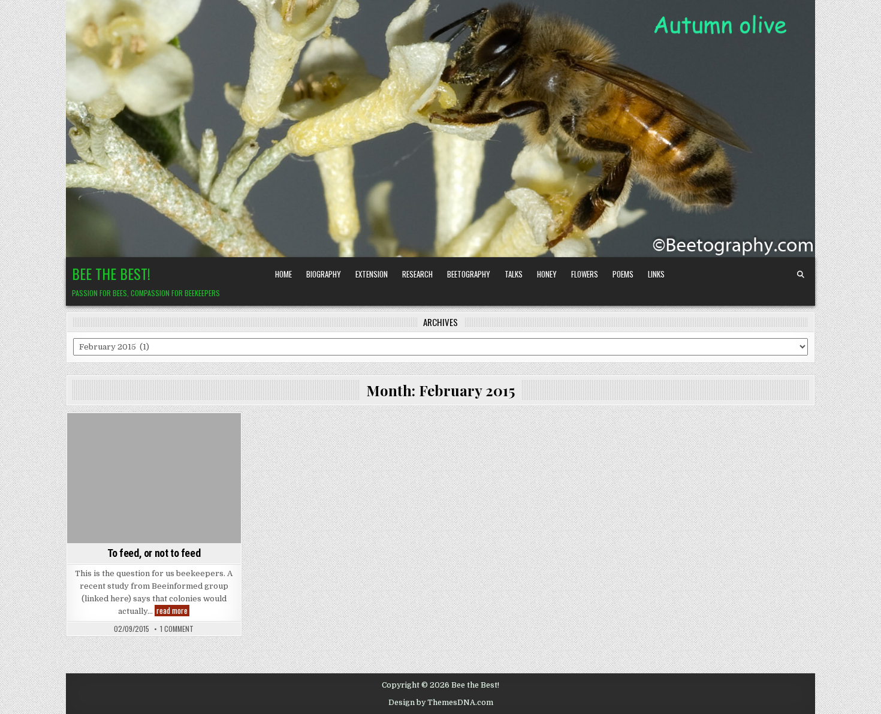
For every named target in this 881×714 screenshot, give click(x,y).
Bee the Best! (111, 273)
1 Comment (177, 628)
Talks (514, 274)
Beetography (468, 274)
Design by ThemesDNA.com (440, 702)
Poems (623, 274)
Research (417, 274)
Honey (547, 274)
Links (656, 274)
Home (283, 274)
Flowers (584, 274)
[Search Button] (800, 274)
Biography (323, 274)
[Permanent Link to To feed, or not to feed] (154, 478)
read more (172, 610)
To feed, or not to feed (153, 553)
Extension (371, 274)
